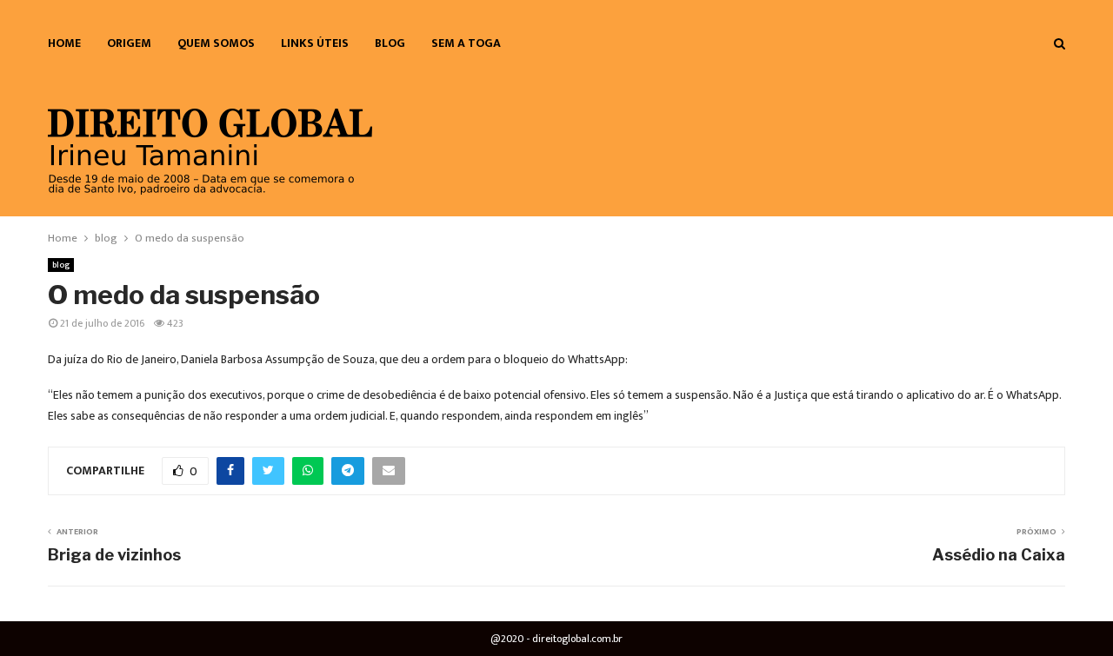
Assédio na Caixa (998, 555)
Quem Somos (216, 43)
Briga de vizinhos (114, 555)
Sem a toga (466, 43)
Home (64, 43)
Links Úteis (315, 43)
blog (390, 43)
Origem (129, 43)
